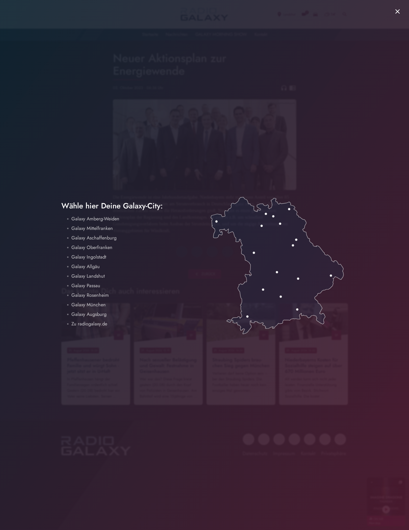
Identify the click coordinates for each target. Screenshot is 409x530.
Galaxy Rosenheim (90, 295)
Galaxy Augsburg (88, 314)
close (397, 11)
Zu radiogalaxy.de (89, 323)
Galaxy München (88, 304)
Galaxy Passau (85, 285)
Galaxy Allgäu (85, 266)
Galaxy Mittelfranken (92, 228)
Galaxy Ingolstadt (88, 257)
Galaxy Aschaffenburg (94, 237)
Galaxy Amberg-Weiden (95, 218)
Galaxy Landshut (88, 276)
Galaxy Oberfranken (91, 247)
